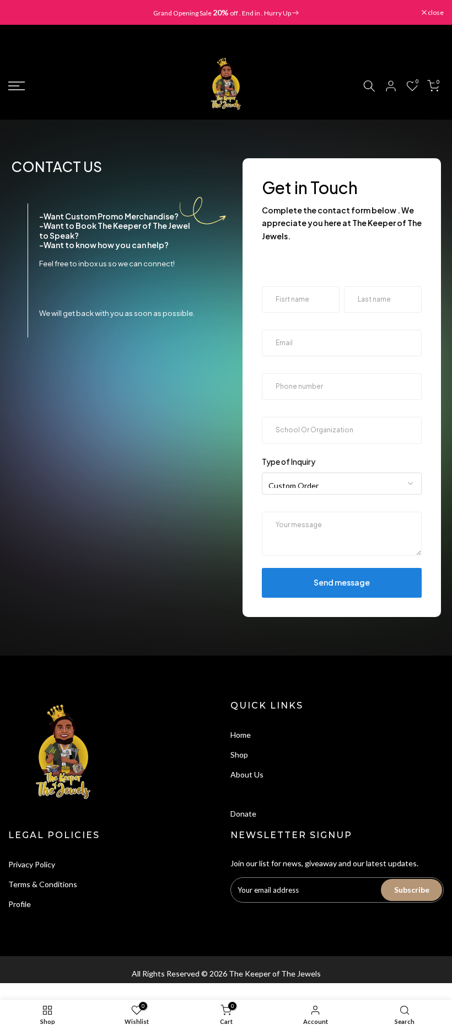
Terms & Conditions (42, 884)
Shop (239, 754)
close (21, 12)
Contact (244, 793)
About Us (246, 774)
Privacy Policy (31, 864)
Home (240, 734)
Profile (19, 904)
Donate (243, 813)
